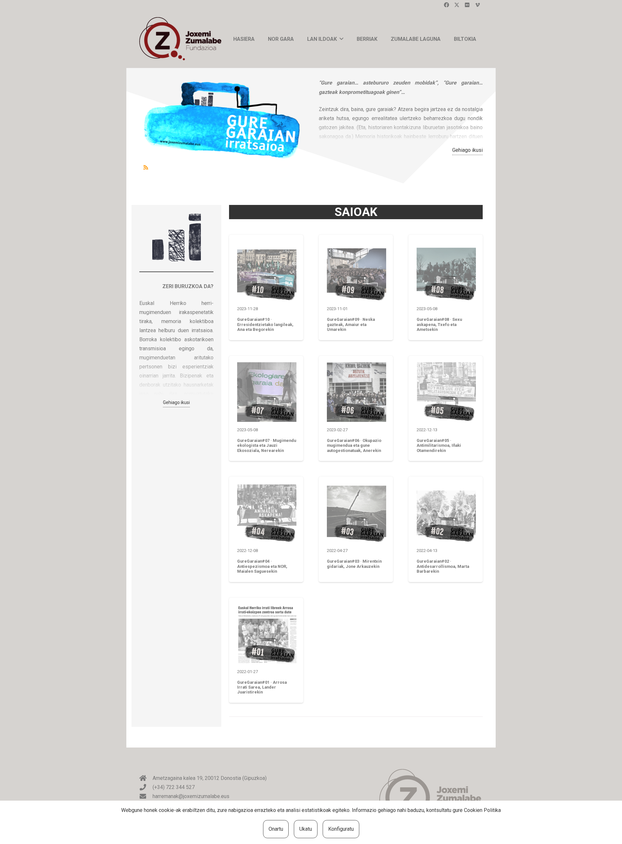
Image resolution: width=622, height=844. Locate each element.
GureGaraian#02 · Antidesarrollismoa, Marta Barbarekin (443, 566)
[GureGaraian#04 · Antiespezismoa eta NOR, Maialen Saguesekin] (266, 513)
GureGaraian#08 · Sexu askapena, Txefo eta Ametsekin (439, 324)
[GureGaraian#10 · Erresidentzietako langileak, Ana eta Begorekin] (266, 271)
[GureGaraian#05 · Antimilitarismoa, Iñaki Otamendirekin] (446, 392)
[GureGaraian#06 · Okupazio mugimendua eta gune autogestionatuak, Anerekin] (356, 392)
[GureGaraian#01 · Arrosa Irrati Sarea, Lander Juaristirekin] (266, 633)
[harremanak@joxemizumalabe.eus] (146, 796)
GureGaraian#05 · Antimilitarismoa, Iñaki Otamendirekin (439, 445)
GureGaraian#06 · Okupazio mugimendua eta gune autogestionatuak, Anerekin (354, 445)
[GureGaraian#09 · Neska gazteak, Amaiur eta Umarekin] (356, 271)
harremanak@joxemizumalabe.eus (191, 796)
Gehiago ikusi (467, 150)
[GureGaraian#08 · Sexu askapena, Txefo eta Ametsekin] (446, 271)
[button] (341, 39)
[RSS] (145, 167)
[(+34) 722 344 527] (146, 787)
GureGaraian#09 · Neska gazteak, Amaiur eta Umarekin (351, 324)
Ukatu (305, 829)
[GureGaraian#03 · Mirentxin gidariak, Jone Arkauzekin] (356, 513)
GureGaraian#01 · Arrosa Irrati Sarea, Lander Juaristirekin (262, 687)
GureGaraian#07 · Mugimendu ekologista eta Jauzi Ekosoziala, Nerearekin (266, 445)
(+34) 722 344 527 (174, 787)
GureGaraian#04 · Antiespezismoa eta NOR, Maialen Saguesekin (262, 566)
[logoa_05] (182, 39)
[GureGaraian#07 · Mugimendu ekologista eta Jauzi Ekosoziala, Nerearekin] (266, 392)
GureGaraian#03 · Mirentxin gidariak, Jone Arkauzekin (354, 563)
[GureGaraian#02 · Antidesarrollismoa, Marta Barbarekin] (446, 513)
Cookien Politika (482, 810)
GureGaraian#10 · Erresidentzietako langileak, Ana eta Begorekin (265, 324)
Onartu (276, 829)
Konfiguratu (341, 829)
